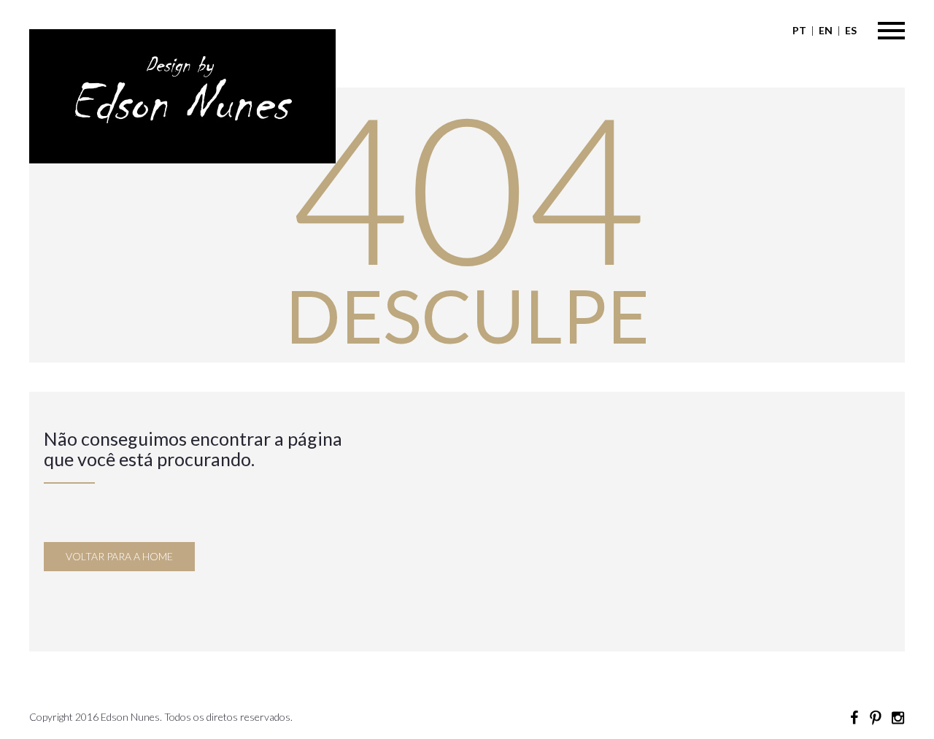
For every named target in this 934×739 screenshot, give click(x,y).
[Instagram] (897, 718)
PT (799, 30)
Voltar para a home (119, 556)
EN (826, 30)
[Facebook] (853, 718)
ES (851, 30)
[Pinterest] (875, 718)
